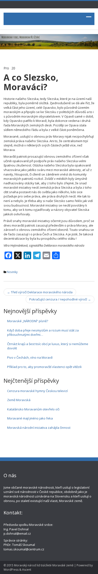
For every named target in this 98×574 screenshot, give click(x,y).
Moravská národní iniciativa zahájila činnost (38, 427)
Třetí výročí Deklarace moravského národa (40, 292)
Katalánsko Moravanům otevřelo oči (33, 409)
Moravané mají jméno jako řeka (30, 418)
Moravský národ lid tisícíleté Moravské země (44, 565)
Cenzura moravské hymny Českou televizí (37, 391)
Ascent (26, 570)
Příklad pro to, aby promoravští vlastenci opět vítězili (44, 367)
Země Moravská (18, 400)
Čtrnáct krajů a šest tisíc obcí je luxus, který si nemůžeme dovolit (47, 346)
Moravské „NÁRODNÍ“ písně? (27, 321)
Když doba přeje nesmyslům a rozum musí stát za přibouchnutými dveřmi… (43, 332)
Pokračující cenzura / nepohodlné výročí (60, 299)
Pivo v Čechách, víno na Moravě (30, 357)
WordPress (11, 570)
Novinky (12, 272)
